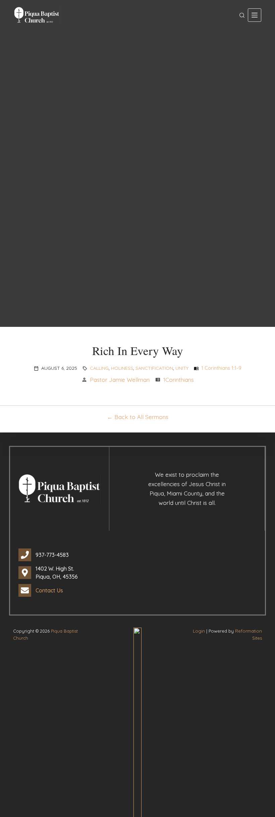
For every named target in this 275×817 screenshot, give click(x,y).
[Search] (241, 15)
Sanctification (154, 368)
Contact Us (49, 590)
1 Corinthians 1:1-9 (221, 368)
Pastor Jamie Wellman (120, 379)
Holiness (122, 368)
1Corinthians (178, 379)
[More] (254, 15)
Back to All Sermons (141, 416)
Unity (181, 368)
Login (199, 631)
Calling (99, 368)
